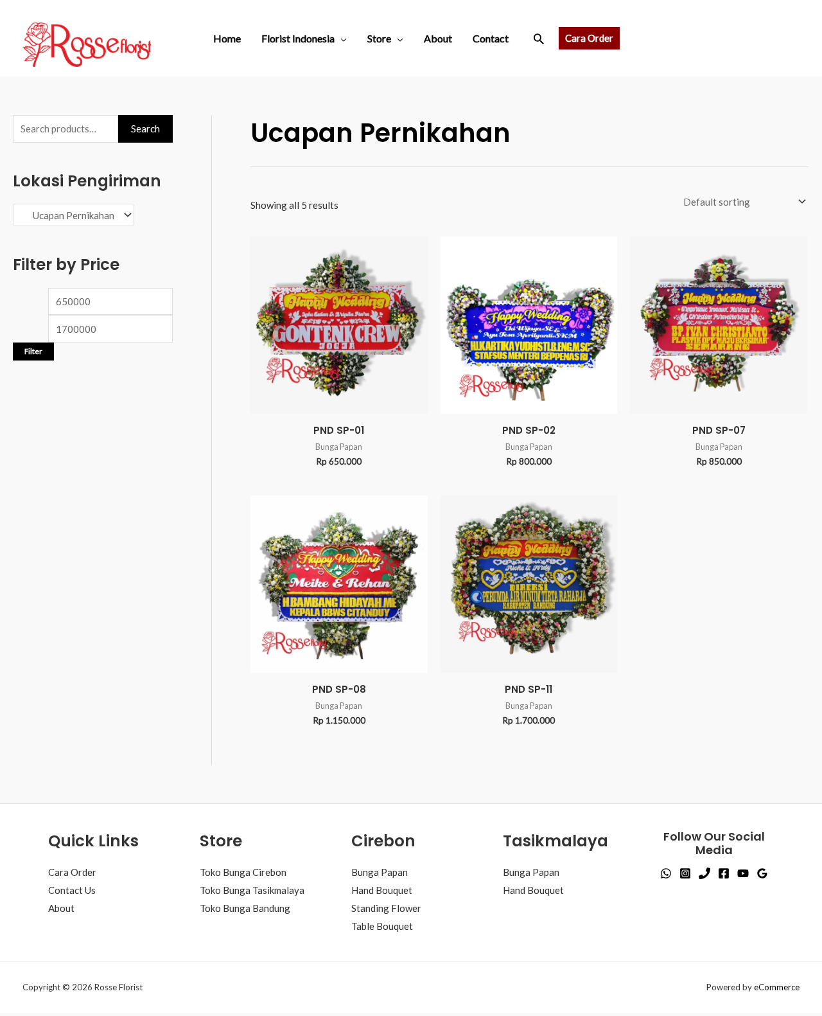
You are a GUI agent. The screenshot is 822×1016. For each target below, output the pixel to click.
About (438, 38)
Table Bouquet (382, 926)
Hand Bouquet (381, 890)
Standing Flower (386, 908)
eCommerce (777, 987)
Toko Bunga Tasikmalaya (252, 890)
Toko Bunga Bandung (245, 908)
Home (227, 38)
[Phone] (704, 873)
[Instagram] (685, 873)
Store (379, 38)
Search (145, 128)
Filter (33, 309)
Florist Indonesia (298, 38)
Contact (491, 38)
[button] (539, 38)
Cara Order (72, 872)
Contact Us (72, 890)
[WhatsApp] (666, 873)
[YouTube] (743, 873)
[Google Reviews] (762, 873)
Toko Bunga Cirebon (243, 872)
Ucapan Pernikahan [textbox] (80, 216)
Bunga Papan (379, 872)
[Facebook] (724, 873)
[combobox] (93, 216)
